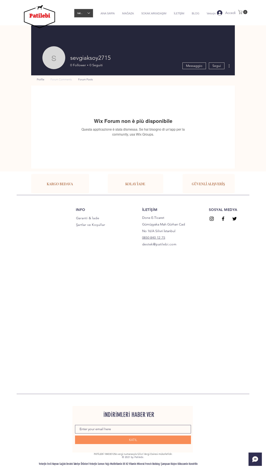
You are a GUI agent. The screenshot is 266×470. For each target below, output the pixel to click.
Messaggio (194, 66)
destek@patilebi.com (159, 244)
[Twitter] (234, 219)
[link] (243, 12)
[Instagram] (211, 219)
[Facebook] (223, 219)
